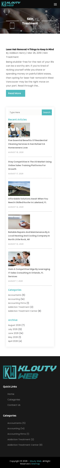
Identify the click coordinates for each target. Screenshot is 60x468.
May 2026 (13, 337)
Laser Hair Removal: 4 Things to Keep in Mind (30, 49)
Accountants (14, 295)
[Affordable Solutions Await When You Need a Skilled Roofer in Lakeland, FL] (19, 189)
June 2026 (13, 333)
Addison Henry (17, 53)
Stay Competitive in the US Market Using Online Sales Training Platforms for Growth (30, 165)
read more (14, 93)
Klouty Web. (36, 461)
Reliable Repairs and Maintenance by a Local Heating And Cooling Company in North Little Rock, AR (29, 236)
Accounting (14, 299)
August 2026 (14, 325)
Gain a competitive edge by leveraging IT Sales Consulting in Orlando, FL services (29, 273)
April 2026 (13, 341)
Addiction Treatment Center (22, 311)
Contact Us (13, 405)
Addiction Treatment (19, 307)
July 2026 (13, 329)
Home (10, 394)
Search (46, 112)
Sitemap (35, 463)
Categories (13, 399)
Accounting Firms (17, 303)
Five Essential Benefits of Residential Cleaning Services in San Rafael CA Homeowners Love (27, 144)
